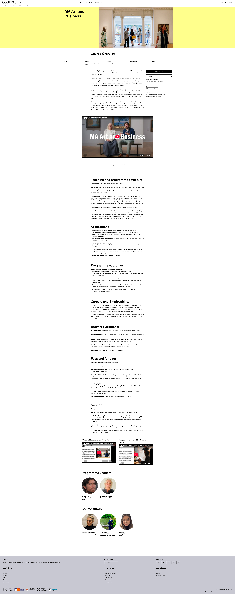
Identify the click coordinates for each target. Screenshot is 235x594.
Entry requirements (150, 89)
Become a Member (160, 571)
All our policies (108, 582)
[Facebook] (158, 562)
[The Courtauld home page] (11, 2)
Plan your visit (108, 571)
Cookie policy (108, 580)
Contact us (5, 573)
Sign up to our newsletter (152, 79)
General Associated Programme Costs (120, 396)
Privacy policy (108, 577)
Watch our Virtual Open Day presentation (155, 94)
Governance (6, 582)
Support (148, 92)
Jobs (4, 577)
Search (231, 2)
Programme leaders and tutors (153, 96)
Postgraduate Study (17, 5)
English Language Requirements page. (121, 341)
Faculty (5, 575)
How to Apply (158, 71)
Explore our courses (9, 5)
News (4, 571)
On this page (149, 76)
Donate (158, 573)
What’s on (81, 2)
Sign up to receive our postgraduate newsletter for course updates (116, 165)
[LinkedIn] (178, 562)
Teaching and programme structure (154, 81)
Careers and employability (152, 87)
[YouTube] (173, 562)
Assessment (149, 83)
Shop (222, 2)
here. (116, 362)
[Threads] (163, 562)
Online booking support (110, 573)
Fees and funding (150, 90)
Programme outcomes (151, 85)
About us (5, 580)
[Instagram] (168, 562)
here (134, 336)
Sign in (226, 2)
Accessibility (108, 575)
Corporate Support (160, 575)
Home (3, 5)
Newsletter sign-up (110, 562)
